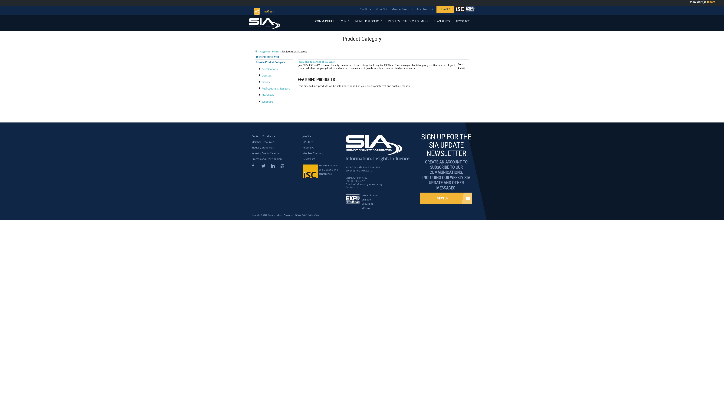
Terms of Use (313, 215)
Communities (324, 21)
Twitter (263, 166)
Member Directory (402, 9)
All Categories (262, 51)
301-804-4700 (359, 177)
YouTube (283, 166)
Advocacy (462, 21)
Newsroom (309, 159)
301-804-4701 (358, 181)
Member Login (425, 9)
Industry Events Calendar (266, 153)
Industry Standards (263, 147)
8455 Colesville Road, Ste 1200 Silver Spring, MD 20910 (363, 169)
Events (345, 21)
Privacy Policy (301, 215)
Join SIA (445, 9)
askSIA (268, 11)
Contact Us (352, 187)
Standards (442, 21)
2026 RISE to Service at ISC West (316, 61)
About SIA (381, 9)
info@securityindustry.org (367, 184)
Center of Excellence (263, 136)
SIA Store (365, 9)
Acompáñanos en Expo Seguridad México (370, 202)
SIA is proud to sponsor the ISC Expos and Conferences (460, 10)
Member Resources (369, 21)
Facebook (254, 166)
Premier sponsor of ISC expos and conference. (328, 169)
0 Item (711, 1)
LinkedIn (273, 166)
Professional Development (408, 21)
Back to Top (707, 393)
